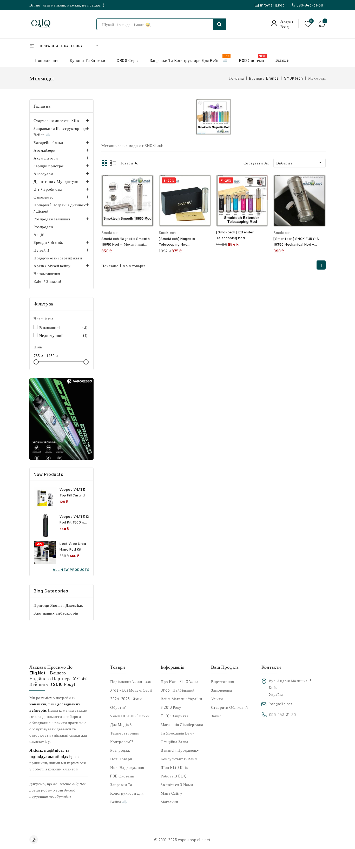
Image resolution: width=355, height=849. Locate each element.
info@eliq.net (272, 5)
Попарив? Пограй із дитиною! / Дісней (61, 207)
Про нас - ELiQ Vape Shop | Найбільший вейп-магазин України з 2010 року (181, 694)
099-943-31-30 (310, 5)
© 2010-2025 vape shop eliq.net (182, 839)
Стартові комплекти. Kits (56, 120)
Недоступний (63, 335)
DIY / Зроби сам (48, 189)
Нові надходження (127, 767)
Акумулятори (46, 158)
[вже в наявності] (61, 418)
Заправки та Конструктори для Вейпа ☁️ (61, 131)
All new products (71, 569)
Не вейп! (41, 250)
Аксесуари (43, 173)
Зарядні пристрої (49, 165)
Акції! (39, 234)
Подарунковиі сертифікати (58, 258)
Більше (281, 60)
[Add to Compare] (146, 184)
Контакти (271, 667)
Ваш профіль (225, 667)
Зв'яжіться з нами (177, 784)
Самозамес (44, 197)
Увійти (217, 698)
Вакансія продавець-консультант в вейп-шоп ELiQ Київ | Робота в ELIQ (180, 763)
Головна (42, 106)
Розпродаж (43, 226)
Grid (104, 163)
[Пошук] (219, 24)
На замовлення (47, 273)
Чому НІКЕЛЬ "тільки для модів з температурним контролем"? (130, 728)
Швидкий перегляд (145, 195)
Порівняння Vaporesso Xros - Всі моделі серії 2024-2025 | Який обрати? (131, 694)
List (113, 163)
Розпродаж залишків (52, 218)
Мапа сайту (171, 793)
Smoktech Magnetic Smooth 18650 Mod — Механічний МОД (125, 244)
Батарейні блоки (48, 142)
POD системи (122, 776)
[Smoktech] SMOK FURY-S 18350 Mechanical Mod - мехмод (296, 244)
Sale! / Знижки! (47, 281)
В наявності (63, 327)
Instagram (34, 839)
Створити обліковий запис (229, 711)
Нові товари (121, 758)
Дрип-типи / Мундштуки (56, 181)
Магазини (169, 801)
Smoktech (110, 232)
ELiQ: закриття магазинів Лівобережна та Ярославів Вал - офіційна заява (182, 728)
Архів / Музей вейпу (52, 265)
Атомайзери (44, 150)
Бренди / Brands (48, 242)
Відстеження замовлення (222, 685)
